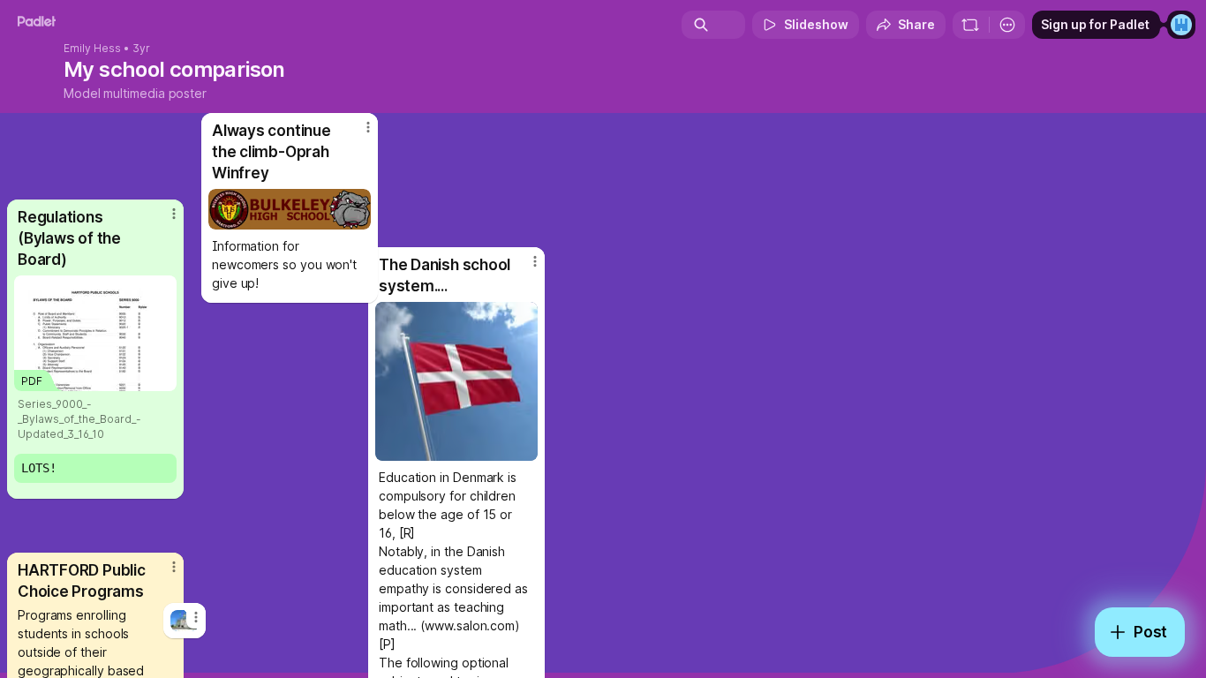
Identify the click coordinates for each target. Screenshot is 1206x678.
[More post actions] (368, 127)
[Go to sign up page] (1181, 25)
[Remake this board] (970, 25)
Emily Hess (92, 48)
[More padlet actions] (1007, 25)
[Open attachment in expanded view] (289, 209)
